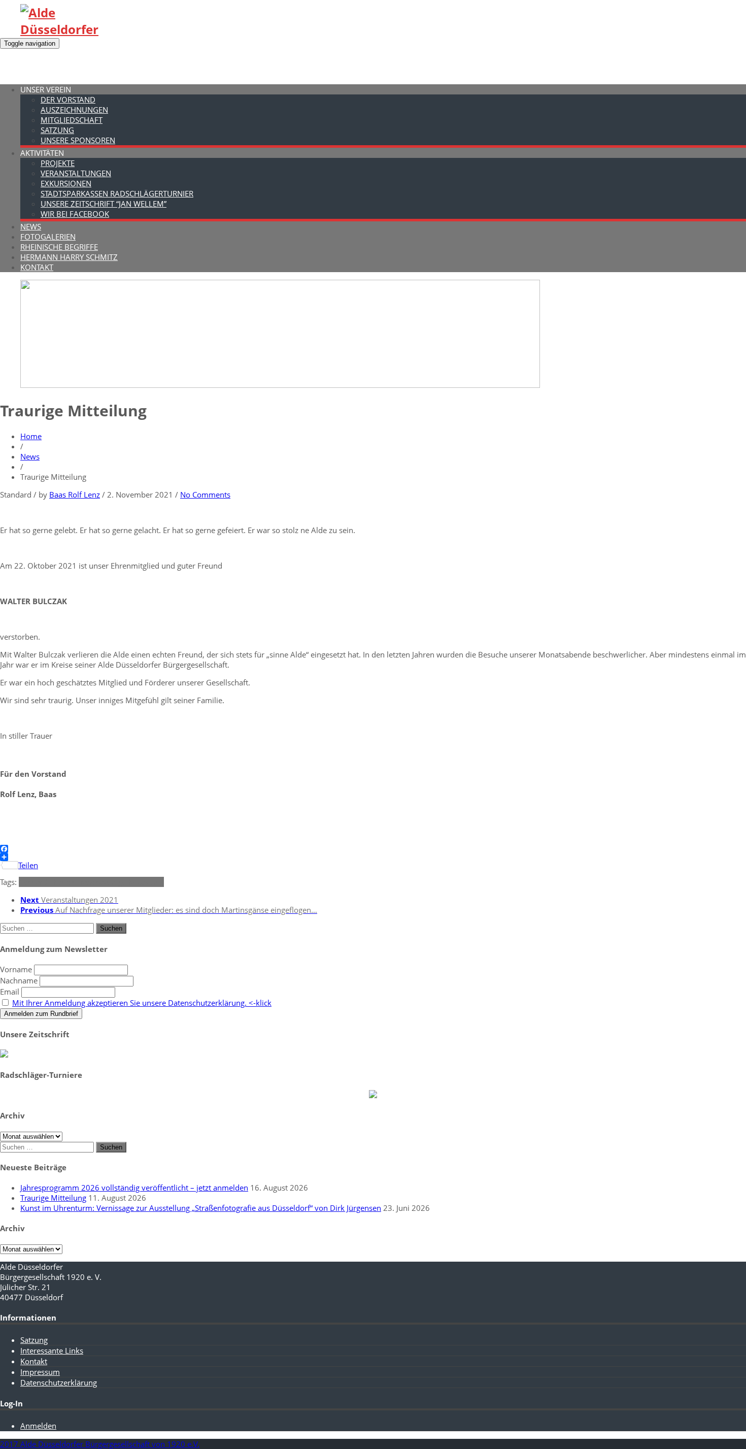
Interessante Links (51, 1350)
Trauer (88, 882)
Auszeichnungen (74, 110)
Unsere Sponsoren (78, 140)
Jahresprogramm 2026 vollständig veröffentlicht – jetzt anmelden (134, 1187)
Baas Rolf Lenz (74, 494)
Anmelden (38, 1426)
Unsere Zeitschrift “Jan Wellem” (103, 204)
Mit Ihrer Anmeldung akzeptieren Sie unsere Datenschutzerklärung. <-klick (142, 1003)
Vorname (16, 969)
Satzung (57, 130)
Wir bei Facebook (75, 214)
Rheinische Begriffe (59, 247)
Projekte (58, 163)
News (30, 226)
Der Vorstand (68, 99)
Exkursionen (66, 183)
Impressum (40, 1372)
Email (9, 991)
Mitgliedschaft (72, 120)
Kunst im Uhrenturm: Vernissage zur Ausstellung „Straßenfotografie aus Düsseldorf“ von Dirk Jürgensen (200, 1208)
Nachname (19, 980)
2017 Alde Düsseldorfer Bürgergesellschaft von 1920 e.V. (99, 1444)
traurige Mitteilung (131, 882)
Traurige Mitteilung (53, 1198)
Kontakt (36, 267)
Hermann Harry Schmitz (69, 257)
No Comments (205, 494)
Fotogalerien (48, 237)
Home (31, 436)
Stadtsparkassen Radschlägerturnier (117, 193)
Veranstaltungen (76, 173)
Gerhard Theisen (48, 882)
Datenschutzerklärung (58, 1382)
